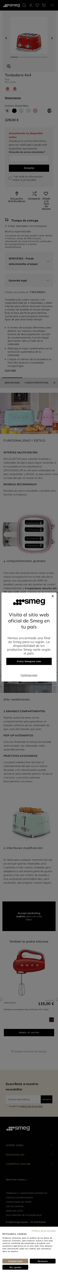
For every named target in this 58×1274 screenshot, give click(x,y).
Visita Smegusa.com (29, 661)
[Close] (53, 595)
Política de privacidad (44, 1230)
